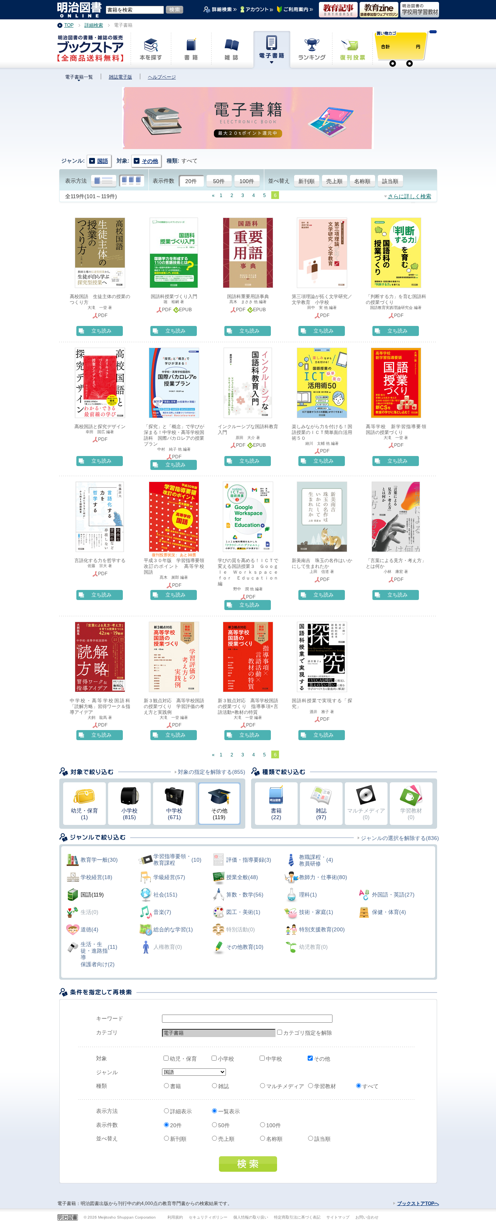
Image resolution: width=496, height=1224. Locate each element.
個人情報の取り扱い (250, 1217)
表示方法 (76, 181)
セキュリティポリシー (208, 1217)
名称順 (362, 181)
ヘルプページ (162, 77)
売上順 (334, 181)
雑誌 (223, 1086)
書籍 (175, 1086)
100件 (246, 181)
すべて (370, 1086)
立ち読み (101, 331)
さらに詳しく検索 (409, 196)
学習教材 (325, 1086)
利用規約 (175, 1217)
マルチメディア (285, 1086)
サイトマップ (338, 1217)
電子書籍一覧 (79, 77)
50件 (219, 181)
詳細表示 (181, 1111)
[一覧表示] (132, 181)
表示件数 (163, 181)
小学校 (226, 1059)
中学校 (274, 1059)
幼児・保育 (183, 1059)
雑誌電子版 (120, 77)
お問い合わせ (367, 1217)
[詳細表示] (104, 181)
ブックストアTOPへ (418, 1203)
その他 (322, 1059)
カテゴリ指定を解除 (302, 1033)
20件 (191, 181)
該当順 (390, 181)
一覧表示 (229, 1111)
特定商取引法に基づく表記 (297, 1217)
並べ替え (279, 181)
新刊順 (306, 181)
